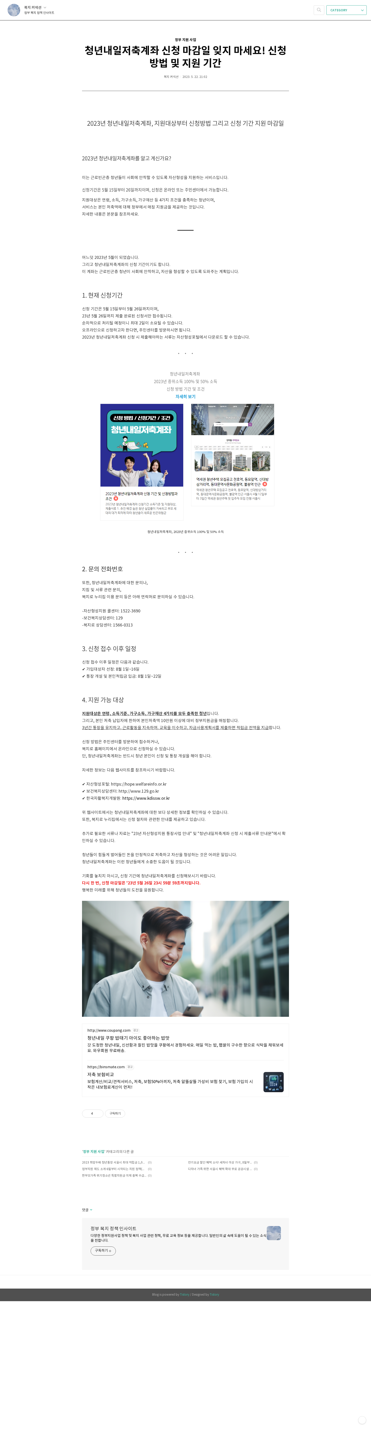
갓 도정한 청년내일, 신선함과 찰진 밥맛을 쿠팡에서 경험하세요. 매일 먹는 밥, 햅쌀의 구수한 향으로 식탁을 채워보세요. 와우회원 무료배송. (185, 1048)
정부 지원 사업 (185, 40)
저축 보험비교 (100, 1075)
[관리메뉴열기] (362, 1420)
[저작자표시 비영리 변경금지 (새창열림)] (132, 1114)
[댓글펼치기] (90, 1210)
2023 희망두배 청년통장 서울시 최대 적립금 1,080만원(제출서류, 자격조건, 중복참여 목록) (114, 1162)
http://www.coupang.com (108, 1031)
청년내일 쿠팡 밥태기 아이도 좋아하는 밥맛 (128, 1038)
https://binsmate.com (106, 1067)
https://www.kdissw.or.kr (146, 798)
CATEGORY (339, 10)
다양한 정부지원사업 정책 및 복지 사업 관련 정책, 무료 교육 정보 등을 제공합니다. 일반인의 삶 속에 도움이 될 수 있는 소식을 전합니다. (179, 1238)
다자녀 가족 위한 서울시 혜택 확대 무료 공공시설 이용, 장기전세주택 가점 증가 (220, 1169)
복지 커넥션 (33, 8)
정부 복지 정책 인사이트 (114, 1229)
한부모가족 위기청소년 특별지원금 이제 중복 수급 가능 (114, 1175)
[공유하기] (98, 1113)
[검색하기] (319, 10)
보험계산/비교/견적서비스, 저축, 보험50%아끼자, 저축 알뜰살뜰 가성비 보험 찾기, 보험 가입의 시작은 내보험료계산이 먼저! (170, 1085)
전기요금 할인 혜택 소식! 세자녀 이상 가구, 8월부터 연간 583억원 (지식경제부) (220, 1162)
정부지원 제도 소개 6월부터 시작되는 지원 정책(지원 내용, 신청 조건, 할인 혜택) (114, 1169)
